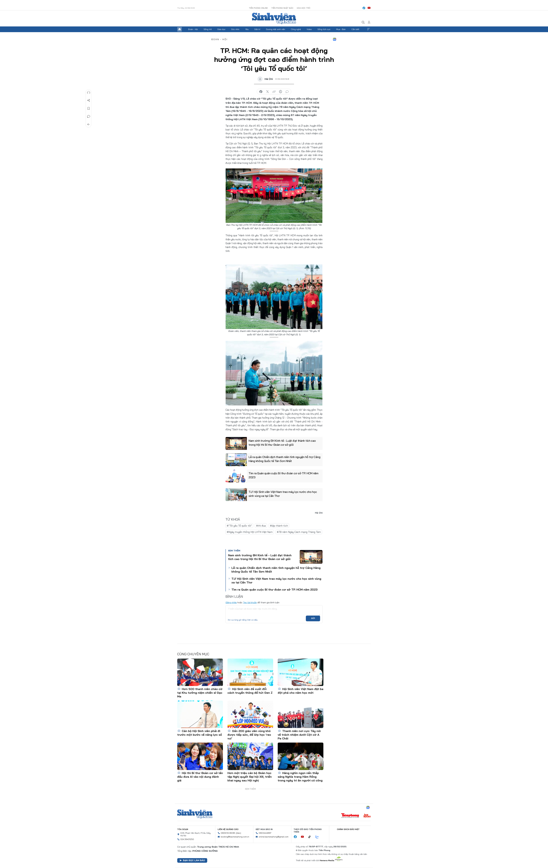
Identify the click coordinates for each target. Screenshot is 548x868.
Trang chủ (179, 29)
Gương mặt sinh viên (275, 29)
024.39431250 (187, 839)
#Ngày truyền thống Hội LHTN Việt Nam (250, 532)
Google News (334, 39)
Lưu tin (88, 108)
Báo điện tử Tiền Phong (274, 18)
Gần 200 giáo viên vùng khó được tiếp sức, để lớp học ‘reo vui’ (249, 734)
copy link (274, 92)
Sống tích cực (324, 29)
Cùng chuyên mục (193, 654)
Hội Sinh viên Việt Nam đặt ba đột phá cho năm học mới (300, 690)
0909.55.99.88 (228, 833)
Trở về (88, 124)
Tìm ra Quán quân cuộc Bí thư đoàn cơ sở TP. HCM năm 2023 (283, 475)
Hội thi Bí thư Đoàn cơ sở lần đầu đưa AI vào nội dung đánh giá (200, 776)
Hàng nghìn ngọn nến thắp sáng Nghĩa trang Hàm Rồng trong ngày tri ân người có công (300, 776)
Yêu (247, 29)
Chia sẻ (88, 100)
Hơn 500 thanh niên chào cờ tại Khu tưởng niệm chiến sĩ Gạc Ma (199, 692)
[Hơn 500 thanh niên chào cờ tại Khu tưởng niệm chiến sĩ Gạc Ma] (200, 672)
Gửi (313, 618)
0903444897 (265, 833)
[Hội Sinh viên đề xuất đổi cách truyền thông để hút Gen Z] (250, 672)
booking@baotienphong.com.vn (235, 836)
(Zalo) (238, 833)
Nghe (88, 92)
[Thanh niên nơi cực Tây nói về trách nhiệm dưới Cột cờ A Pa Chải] (300, 714)
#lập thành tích (279, 525)
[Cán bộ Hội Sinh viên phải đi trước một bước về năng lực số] (200, 714)
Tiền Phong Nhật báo (282, 8)
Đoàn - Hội (193, 29)
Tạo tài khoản (250, 602)
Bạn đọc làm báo (194, 860)
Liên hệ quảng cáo (228, 829)
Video (309, 29)
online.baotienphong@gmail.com (273, 836)
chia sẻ (261, 92)
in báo (280, 92)
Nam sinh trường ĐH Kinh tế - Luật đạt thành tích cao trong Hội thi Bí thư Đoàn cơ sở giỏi (282, 442)
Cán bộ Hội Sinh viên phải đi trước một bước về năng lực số (199, 732)
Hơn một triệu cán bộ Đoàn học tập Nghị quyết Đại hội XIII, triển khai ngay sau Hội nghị (249, 776)
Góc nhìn (235, 29)
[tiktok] (311, 837)
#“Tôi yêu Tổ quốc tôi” (239, 525)
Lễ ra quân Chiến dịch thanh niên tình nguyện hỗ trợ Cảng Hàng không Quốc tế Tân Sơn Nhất (284, 459)
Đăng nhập (231, 602)
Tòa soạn (182, 829)
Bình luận (88, 116)
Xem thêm (368, 29)
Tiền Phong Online (258, 8)
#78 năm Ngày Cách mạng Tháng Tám (299, 532)
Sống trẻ (208, 29)
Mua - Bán (341, 29)
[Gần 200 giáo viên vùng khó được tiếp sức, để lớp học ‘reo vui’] (250, 714)
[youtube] (369, 8)
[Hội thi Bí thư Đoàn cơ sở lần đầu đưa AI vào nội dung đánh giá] (200, 756)
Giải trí (257, 29)
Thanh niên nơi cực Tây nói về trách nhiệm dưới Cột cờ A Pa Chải (299, 734)
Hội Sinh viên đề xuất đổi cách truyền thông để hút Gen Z (250, 690)
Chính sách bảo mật (348, 829)
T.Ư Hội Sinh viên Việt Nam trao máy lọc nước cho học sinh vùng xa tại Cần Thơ (283, 494)
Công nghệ (296, 29)
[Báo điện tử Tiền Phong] (350, 815)
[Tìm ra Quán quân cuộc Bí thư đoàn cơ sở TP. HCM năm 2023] (236, 476)
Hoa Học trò (303, 8)
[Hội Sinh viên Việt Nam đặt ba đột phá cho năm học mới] (300, 672)
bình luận (287, 92)
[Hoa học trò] (367, 815)
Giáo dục (221, 29)
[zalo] (318, 836)
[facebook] (364, 8)
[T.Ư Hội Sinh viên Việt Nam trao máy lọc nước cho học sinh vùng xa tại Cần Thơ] (236, 494)
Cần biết (355, 29)
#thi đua (261, 525)
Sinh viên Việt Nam (194, 814)
